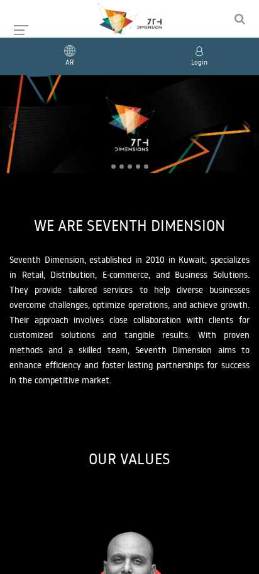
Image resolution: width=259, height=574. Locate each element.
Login (199, 62)
